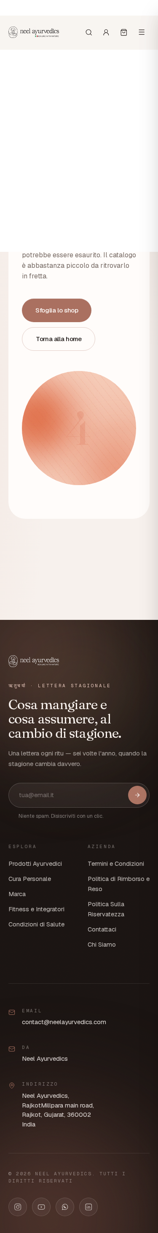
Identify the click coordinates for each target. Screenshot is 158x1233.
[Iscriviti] (137, 795)
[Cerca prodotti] (89, 32)
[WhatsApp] (65, 1207)
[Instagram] (17, 1207)
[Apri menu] (142, 32)
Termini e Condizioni (116, 863)
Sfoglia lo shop (56, 310)
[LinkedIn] (88, 1207)
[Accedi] (106, 32)
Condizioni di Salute (36, 924)
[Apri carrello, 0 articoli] (124, 32)
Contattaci (102, 929)
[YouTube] (41, 1207)
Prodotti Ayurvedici (35, 863)
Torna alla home (58, 339)
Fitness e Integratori (36, 909)
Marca (17, 894)
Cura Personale (29, 879)
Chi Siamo (102, 944)
